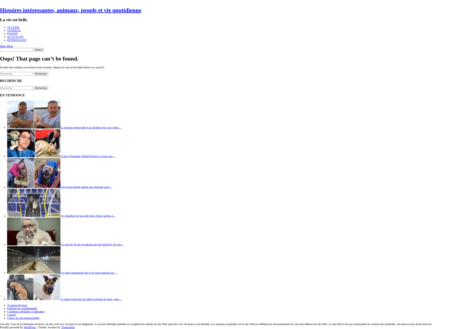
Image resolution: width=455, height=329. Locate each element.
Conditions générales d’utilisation (25, 311)
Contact (11, 314)
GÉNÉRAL (14, 30)
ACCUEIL (13, 27)
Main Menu (6, 46)
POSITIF (12, 33)
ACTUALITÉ (15, 36)
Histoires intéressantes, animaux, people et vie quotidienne (70, 10)
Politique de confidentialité (22, 308)
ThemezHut (67, 327)
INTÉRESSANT (17, 40)
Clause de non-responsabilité (23, 318)
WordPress (30, 327)
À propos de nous (17, 305)
